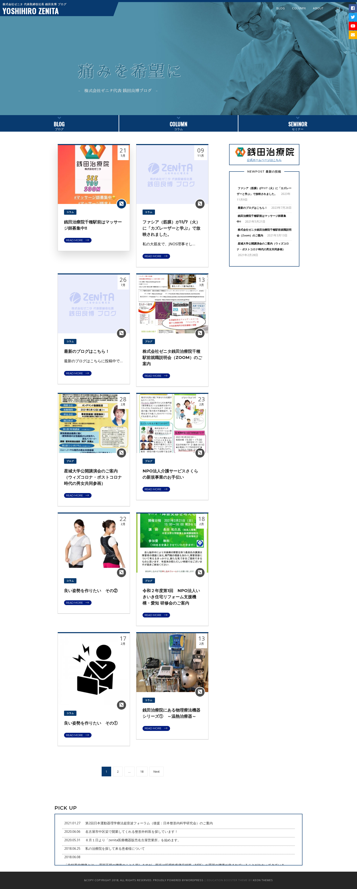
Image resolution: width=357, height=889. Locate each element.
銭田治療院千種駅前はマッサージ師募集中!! (261, 218)
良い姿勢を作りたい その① (91, 723)
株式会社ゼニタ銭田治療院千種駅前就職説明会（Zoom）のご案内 (172, 357)
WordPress (194, 880)
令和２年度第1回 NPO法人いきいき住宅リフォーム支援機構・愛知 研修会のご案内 (171, 596)
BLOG (280, 8)
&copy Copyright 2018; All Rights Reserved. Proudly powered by (135, 880)
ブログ (59, 125)
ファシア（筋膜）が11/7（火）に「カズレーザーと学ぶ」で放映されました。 (171, 228)
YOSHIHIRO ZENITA (31, 10)
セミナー (297, 125)
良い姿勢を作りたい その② (91, 590)
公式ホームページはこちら (264, 160)
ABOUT (318, 8)
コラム (178, 125)
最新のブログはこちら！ (86, 351)
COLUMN (299, 8)
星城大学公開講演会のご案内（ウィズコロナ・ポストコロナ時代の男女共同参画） (93, 477)
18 (143, 771)
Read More (74, 240)
